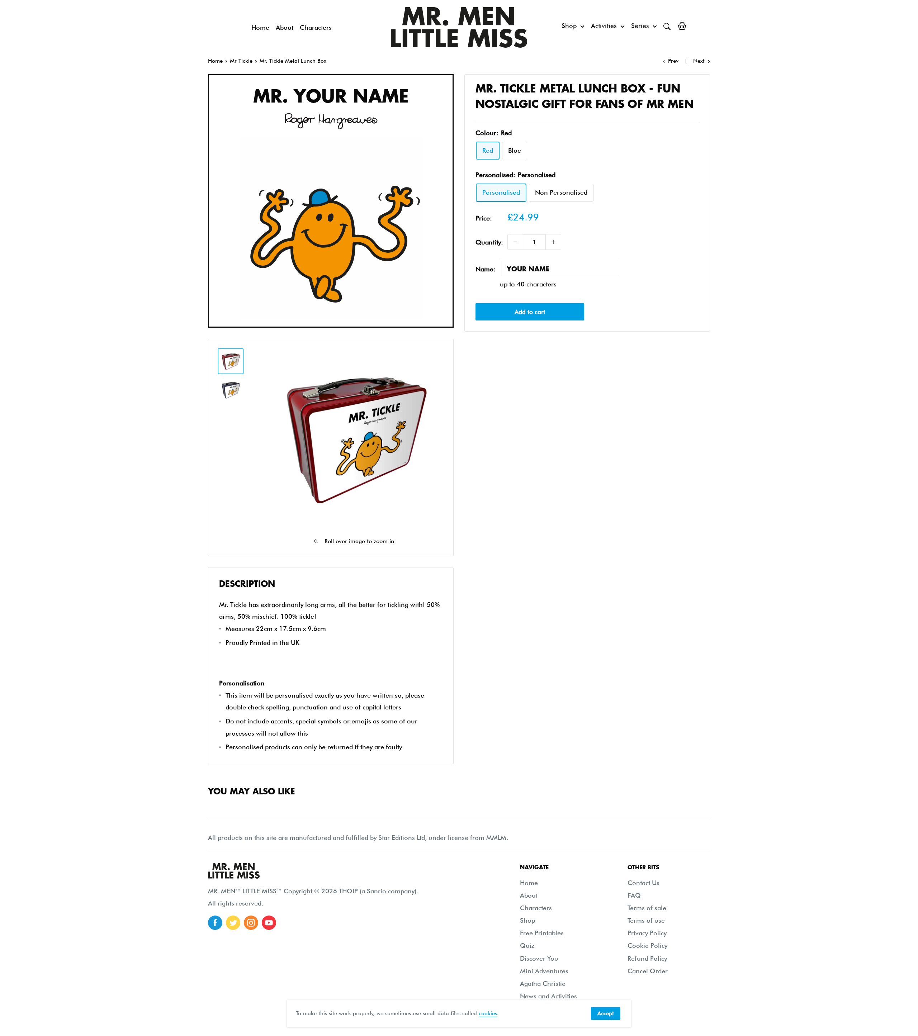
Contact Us (643, 883)
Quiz (527, 945)
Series (640, 25)
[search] (667, 26)
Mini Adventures (544, 971)
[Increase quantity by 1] (553, 242)
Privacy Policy (647, 933)
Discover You (539, 958)
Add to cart (530, 311)
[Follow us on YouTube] (269, 923)
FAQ (634, 895)
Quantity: (489, 242)
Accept (605, 1013)
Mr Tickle (241, 61)
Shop (569, 25)
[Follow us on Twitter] (233, 923)
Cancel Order (648, 971)
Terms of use (646, 920)
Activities (604, 25)
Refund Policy (647, 958)
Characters (316, 27)
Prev (673, 61)
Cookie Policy (647, 945)
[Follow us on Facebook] (215, 923)
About (284, 27)
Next (699, 61)
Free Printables (542, 933)
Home (260, 27)
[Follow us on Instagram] (251, 923)
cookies (488, 1013)
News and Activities (548, 996)
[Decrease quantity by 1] (515, 242)
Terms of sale (647, 908)
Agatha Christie (543, 983)
